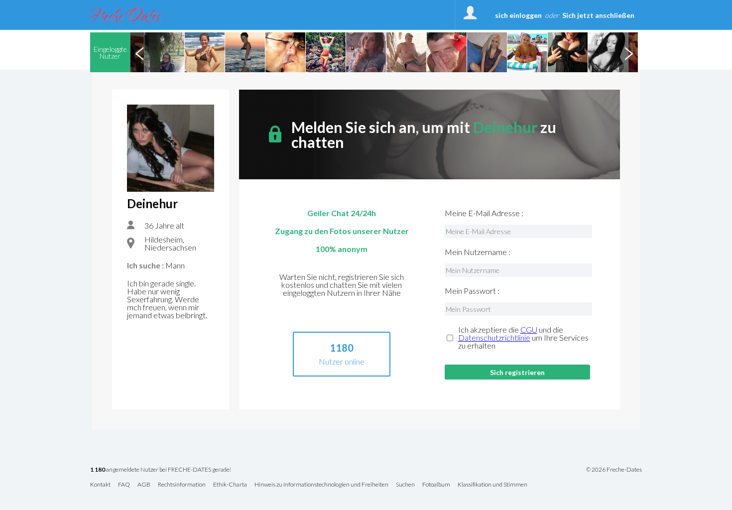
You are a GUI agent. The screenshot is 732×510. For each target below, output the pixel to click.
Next (628, 52)
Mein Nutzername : (477, 252)
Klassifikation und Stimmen (492, 485)
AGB (143, 485)
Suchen (405, 485)
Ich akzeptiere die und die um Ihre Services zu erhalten (523, 338)
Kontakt (100, 485)
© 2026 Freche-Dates (614, 470)
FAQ (124, 485)
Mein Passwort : (472, 291)
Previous (139, 52)
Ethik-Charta (230, 485)
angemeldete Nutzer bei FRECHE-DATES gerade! (160, 470)
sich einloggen (518, 15)
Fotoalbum (436, 485)
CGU (528, 329)
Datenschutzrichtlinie (494, 337)
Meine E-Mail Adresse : (484, 213)
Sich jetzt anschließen (598, 15)
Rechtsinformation (182, 485)
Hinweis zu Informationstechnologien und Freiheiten (321, 485)
